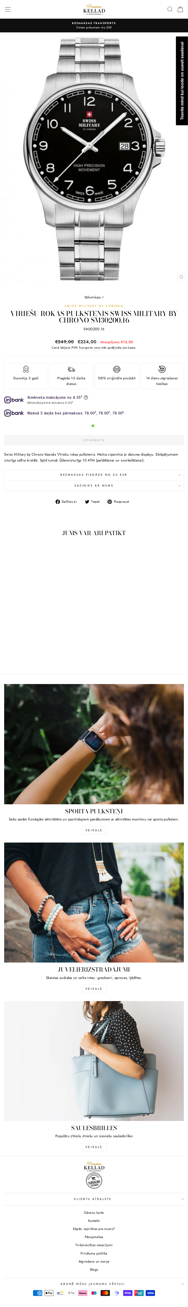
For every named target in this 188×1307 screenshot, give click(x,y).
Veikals (94, 830)
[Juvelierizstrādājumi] (94, 903)
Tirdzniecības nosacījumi (94, 1244)
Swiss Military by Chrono (94, 306)
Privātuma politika (94, 1253)
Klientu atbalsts (92, 1199)
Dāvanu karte (94, 1212)
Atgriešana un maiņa (94, 1261)
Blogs (94, 1269)
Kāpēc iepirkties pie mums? (94, 1228)
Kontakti (94, 1220)
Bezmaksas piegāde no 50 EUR (93, 475)
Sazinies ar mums (94, 485)
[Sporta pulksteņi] (94, 744)
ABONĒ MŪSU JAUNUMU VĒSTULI (92, 1284)
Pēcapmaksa (94, 1236)
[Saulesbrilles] (94, 1061)
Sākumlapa (92, 297)
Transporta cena (90, 347)
